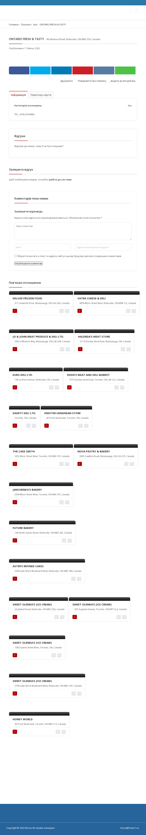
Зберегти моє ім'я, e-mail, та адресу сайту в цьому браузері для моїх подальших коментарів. (69, 256)
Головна (13, 24)
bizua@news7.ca (130, 827)
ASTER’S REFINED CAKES (28, 566)
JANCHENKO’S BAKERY (27, 489)
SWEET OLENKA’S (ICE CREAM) (32, 604)
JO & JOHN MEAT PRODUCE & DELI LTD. (38, 336)
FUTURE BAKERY (23, 528)
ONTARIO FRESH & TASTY (53, 24)
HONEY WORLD (23, 719)
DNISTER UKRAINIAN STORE (62, 413)
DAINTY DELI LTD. (24, 413)
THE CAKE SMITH (24, 451)
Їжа (35, 24)
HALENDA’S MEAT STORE (94, 336)
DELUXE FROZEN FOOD (27, 298)
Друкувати (66, 80)
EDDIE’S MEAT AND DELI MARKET (88, 375)
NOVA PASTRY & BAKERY (93, 451)
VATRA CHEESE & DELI (91, 298)
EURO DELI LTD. (23, 375)
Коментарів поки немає (31, 198)
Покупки (26, 24)
